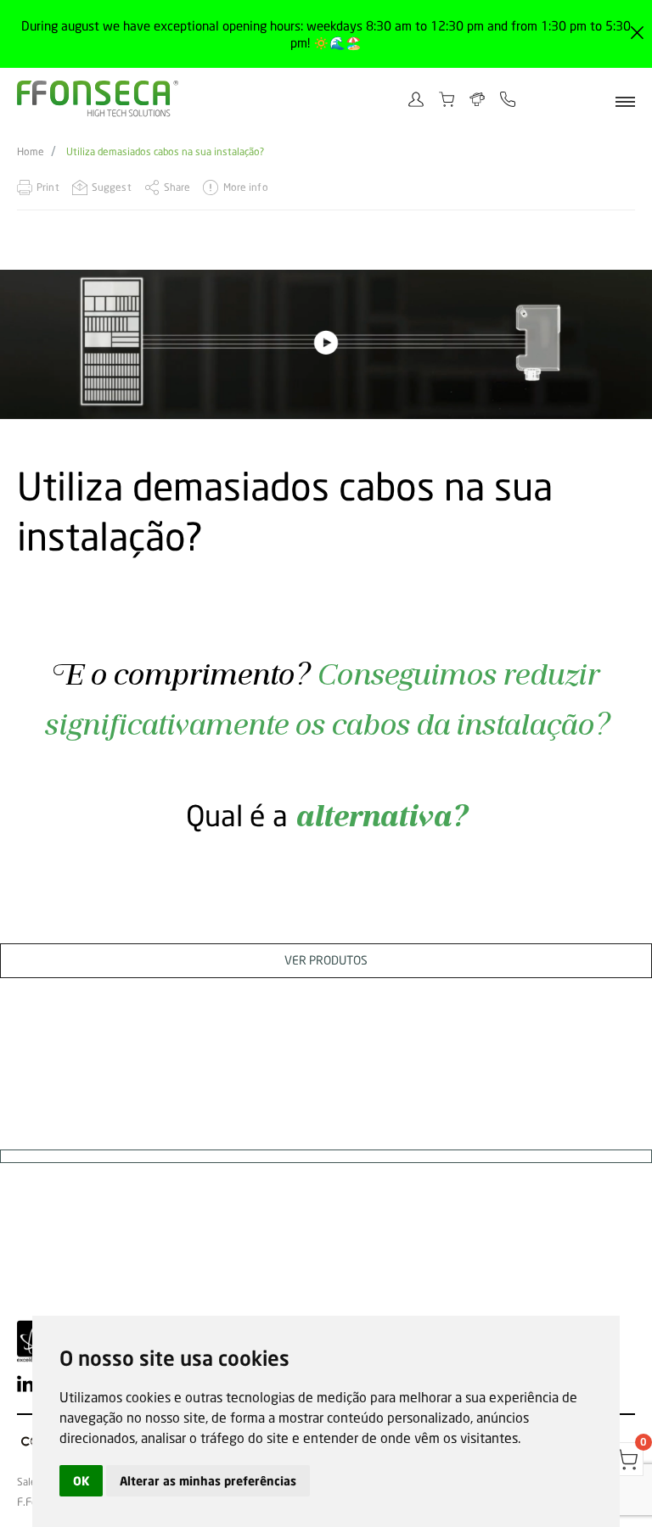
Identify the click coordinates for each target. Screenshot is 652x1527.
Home (30, 152)
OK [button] (81, 1481)
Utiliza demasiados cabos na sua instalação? (165, 152)
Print (48, 187)
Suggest (112, 187)
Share (177, 187)
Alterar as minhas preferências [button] (208, 1481)
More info (245, 187)
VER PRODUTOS (326, 960)
